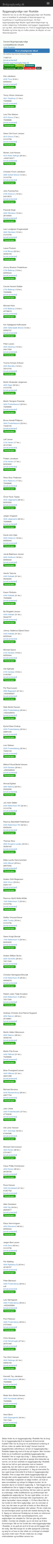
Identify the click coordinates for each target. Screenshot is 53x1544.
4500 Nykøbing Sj (10, 1264)
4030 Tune (7, 79)
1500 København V (11, 901)
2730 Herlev (8, 442)
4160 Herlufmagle (10, 1341)
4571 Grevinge (9, 1130)
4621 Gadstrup (9, 98)
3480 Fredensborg (11, 1283)
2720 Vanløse (8, 652)
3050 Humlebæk (10, 1398)
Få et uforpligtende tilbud (26, 50)
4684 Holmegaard (10, 1379)
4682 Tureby (8, 920)
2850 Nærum (8, 1016)
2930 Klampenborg (11, 1092)
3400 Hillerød (8, 1054)
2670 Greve (8, 117)
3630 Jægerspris (10, 499)
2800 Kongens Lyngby (12, 844)
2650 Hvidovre (9, 538)
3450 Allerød (8, 863)
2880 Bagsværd (9, 691)
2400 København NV (11, 805)
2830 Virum (8, 882)
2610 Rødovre (9, 480)
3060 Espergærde (10, 1417)
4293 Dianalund (9, 1226)
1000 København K (11, 939)
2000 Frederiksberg (11, 710)
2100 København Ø (11, 977)
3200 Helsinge (9, 1360)
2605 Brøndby (9, 366)
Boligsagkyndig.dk (13, 4)
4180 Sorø (7, 1245)
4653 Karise (8, 1149)
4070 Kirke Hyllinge (11, 155)
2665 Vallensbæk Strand (13, 327)
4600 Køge (7, 385)
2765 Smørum (9, 193)
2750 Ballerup (9, 270)
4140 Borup (8, 251)
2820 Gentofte (9, 958)
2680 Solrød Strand (11, 174)
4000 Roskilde (9, 47)
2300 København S (11, 997)
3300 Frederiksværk (11, 1111)
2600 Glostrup (9, 346)
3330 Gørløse (8, 767)
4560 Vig (7, 1207)
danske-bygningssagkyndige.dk (16, 62)
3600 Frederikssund (11, 404)
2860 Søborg (8, 786)
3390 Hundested (10, 1188)
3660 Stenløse (9, 213)
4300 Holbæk (8, 576)
